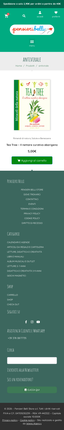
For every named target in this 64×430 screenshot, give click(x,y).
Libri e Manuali (15, 256)
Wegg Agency (33, 423)
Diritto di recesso (32, 223)
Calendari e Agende (18, 242)
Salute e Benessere (41, 138)
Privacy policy (32, 213)
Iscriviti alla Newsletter (23, 370)
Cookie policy (32, 218)
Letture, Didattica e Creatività (24, 251)
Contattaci (32, 199)
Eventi (32, 204)
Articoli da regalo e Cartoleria (25, 247)
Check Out (13, 304)
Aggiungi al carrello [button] (34, 160)
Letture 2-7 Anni (16, 266)
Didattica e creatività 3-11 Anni (24, 271)
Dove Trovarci (32, 194)
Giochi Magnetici (16, 275)
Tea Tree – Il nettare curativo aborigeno (32, 145)
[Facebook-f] (26, 322)
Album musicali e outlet (21, 261)
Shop (10, 299)
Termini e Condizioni (32, 208)
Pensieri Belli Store (32, 189)
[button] (32, 41)
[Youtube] (38, 322)
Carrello (12, 295)
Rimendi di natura (22, 138)
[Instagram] (32, 322)
